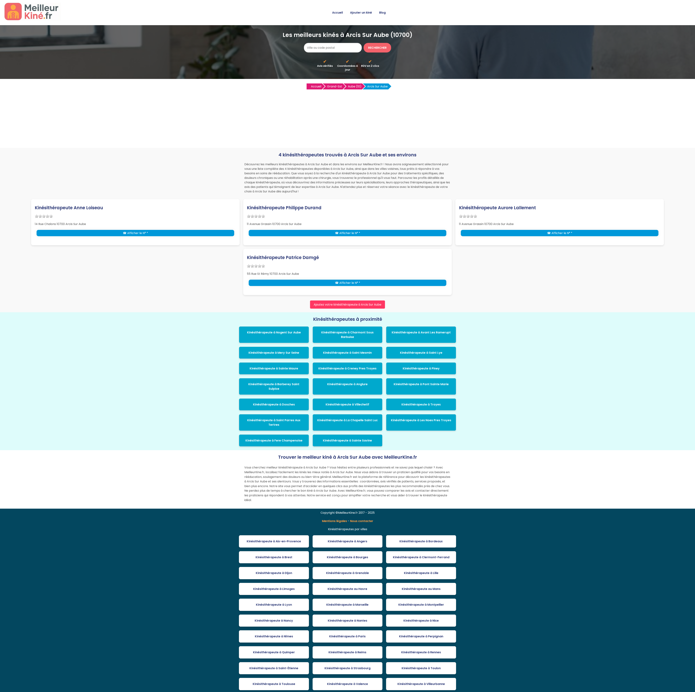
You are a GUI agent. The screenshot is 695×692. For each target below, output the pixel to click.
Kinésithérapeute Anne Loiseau (69, 208)
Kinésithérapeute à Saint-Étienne (273, 668)
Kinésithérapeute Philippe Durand (284, 208)
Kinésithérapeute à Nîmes (274, 636)
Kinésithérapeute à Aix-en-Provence (274, 541)
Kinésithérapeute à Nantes (347, 621)
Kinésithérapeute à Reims (347, 652)
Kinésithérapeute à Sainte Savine (347, 440)
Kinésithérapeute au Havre (347, 589)
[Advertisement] (347, 117)
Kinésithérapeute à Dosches (274, 404)
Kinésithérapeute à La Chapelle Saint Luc (347, 420)
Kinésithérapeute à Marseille (347, 605)
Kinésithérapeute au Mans (421, 589)
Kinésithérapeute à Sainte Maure (274, 368)
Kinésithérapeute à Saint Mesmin (347, 353)
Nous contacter (361, 521)
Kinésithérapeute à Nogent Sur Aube (274, 332)
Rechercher (377, 48)
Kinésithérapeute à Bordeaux (421, 541)
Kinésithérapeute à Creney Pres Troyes (347, 368)
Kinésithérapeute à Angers (347, 541)
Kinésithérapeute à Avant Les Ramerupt (421, 332)
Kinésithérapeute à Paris (347, 636)
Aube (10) (354, 86)
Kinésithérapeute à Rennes (421, 652)
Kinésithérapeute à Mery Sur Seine (273, 353)
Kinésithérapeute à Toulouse (274, 684)
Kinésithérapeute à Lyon (274, 605)
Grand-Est (334, 86)
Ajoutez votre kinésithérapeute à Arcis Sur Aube (347, 304)
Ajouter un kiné (361, 12)
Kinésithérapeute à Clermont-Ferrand (421, 557)
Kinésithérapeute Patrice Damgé (283, 257)
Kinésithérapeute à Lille (421, 573)
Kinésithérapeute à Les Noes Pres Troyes (421, 420)
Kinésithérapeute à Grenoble (347, 573)
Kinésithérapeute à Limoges (274, 589)
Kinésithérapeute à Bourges (347, 557)
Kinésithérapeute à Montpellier (421, 605)
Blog (382, 12)
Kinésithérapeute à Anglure (347, 384)
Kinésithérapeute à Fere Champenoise (273, 440)
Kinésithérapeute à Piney (421, 368)
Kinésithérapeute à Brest (274, 557)
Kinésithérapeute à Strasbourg (347, 668)
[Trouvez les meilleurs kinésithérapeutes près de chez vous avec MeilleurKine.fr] (33, 19)
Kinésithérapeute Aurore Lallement (497, 208)
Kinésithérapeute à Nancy (274, 621)
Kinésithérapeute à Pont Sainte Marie (421, 384)
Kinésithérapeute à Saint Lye (421, 353)
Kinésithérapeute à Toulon (421, 668)
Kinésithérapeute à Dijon (274, 573)
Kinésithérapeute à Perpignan (421, 636)
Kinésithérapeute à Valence (347, 684)
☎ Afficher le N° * (135, 233)
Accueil (337, 12)
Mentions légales (334, 521)
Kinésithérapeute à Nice (421, 621)
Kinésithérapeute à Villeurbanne (421, 684)
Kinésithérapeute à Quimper (274, 652)
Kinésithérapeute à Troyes (421, 404)
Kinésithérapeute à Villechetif (347, 404)
